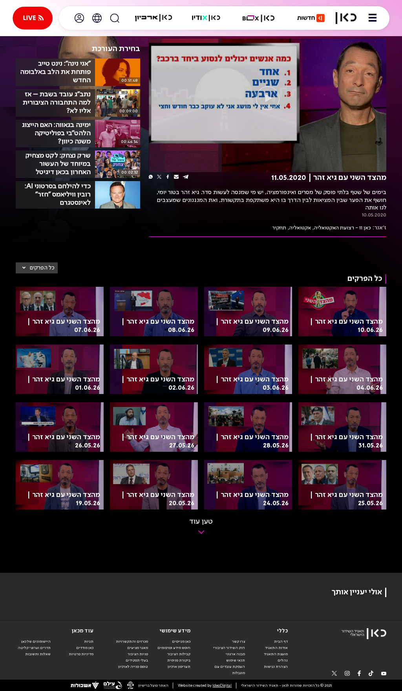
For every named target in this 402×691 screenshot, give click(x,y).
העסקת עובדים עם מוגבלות (229, 670)
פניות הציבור (138, 654)
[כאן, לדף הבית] (346, 18)
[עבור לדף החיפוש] (114, 18)
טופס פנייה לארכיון (133, 667)
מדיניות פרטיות (81, 654)
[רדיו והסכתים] (206, 18)
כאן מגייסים (181, 641)
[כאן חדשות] (311, 18)
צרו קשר (238, 641)
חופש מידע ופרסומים (173, 648)
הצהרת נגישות (276, 667)
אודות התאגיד (276, 648)
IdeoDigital (222, 685)
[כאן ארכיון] (153, 18)
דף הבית (281, 641)
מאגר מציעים (137, 648)
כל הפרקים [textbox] (42, 268)
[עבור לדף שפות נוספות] (97, 18)
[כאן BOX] (259, 18)
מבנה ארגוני (235, 654)
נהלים (283, 660)
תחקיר (279, 228)
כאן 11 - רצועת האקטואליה (342, 228)
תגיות (88, 641)
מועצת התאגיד (276, 654)
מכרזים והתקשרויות (132, 641)
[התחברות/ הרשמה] (79, 18)
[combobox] (37, 267)
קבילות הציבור (178, 654)
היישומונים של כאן (36, 641)
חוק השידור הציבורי (229, 648)
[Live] (33, 18)
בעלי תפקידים (137, 660)
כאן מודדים (84, 648)
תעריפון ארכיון (179, 666)
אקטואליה (300, 228)
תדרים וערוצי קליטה (34, 648)
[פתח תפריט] (372, 18)
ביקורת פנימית (178, 660)
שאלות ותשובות (38, 654)
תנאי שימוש (235, 660)
